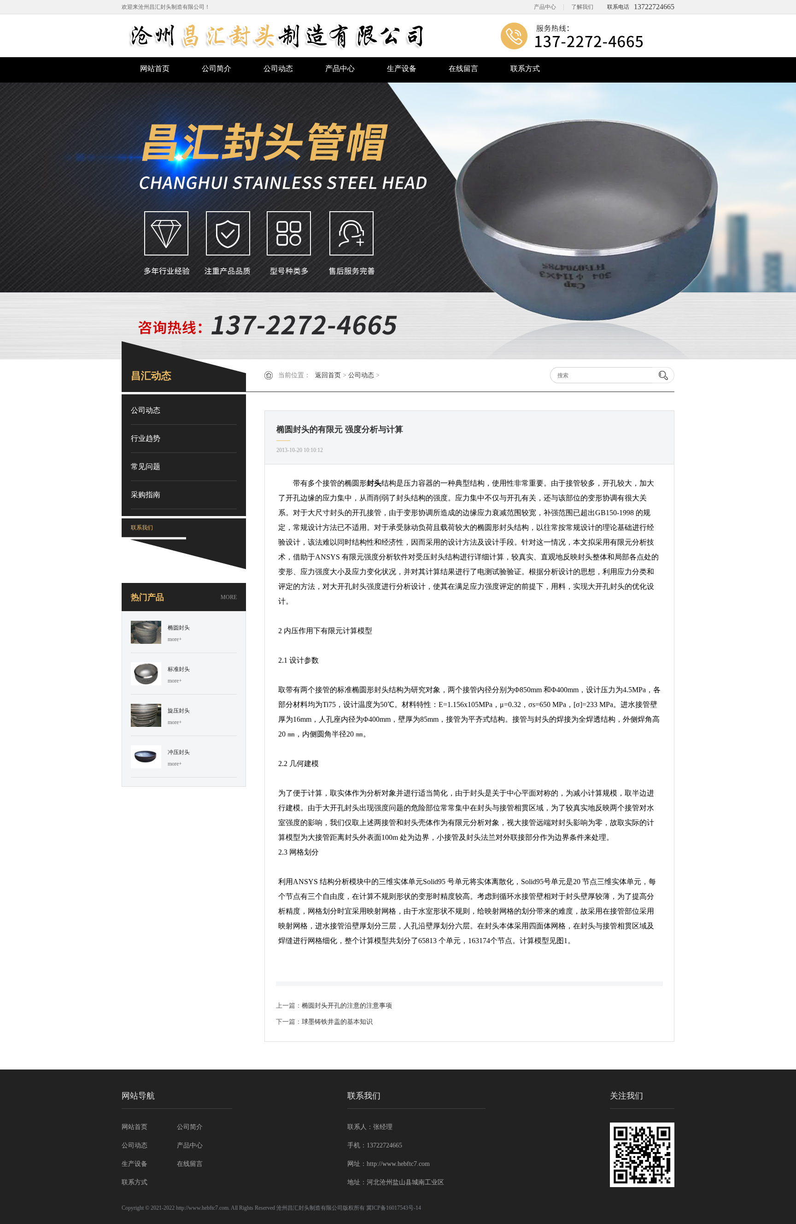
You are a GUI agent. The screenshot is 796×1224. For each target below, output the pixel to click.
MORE (229, 597)
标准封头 (179, 669)
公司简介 (216, 68)
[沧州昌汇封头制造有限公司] (398, 35)
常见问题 (145, 466)
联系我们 (142, 527)
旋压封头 (179, 710)
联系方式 (525, 68)
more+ (175, 639)
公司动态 (278, 68)
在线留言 (463, 68)
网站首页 (155, 68)
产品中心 (545, 7)
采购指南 (145, 495)
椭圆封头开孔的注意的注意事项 (347, 1005)
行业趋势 (145, 438)
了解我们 (582, 7)
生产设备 (401, 68)
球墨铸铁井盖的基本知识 (337, 1021)
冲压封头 (179, 752)
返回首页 (328, 375)
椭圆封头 (179, 627)
